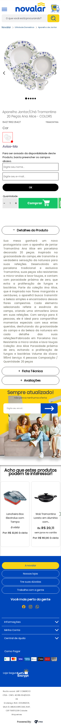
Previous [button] (5, 72)
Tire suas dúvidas (30, 581)
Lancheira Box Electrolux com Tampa (15, 517)
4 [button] (33, 98)
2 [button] (28, 98)
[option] (30, 64)
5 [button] (35, 98)
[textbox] (30, 18)
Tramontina (52, 122)
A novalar (30, 565)
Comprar (34, 203)
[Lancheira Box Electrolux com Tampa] (15, 497)
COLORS (8, 137)
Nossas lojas (30, 573)
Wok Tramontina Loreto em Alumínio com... (46, 517)
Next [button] (55, 72)
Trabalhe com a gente (30, 590)
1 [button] (26, 98)
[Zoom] (30, 64)
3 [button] (31, 98)
